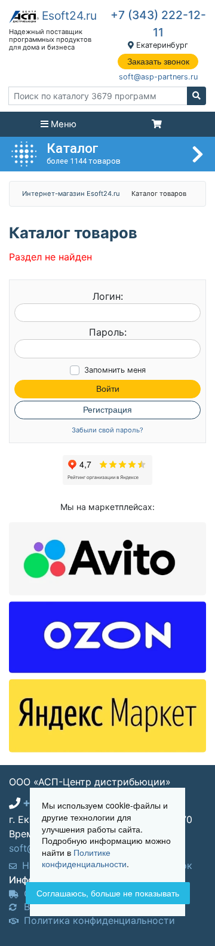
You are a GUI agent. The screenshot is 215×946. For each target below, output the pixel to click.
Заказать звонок (158, 61)
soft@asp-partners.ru (158, 76)
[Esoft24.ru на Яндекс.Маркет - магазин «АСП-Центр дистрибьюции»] (107, 715)
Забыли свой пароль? (107, 430)
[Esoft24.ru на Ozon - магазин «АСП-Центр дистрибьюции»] (107, 637)
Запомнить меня (115, 370)
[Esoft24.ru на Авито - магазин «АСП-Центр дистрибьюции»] (107, 558)
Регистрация (107, 409)
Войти (107, 389)
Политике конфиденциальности (84, 858)
